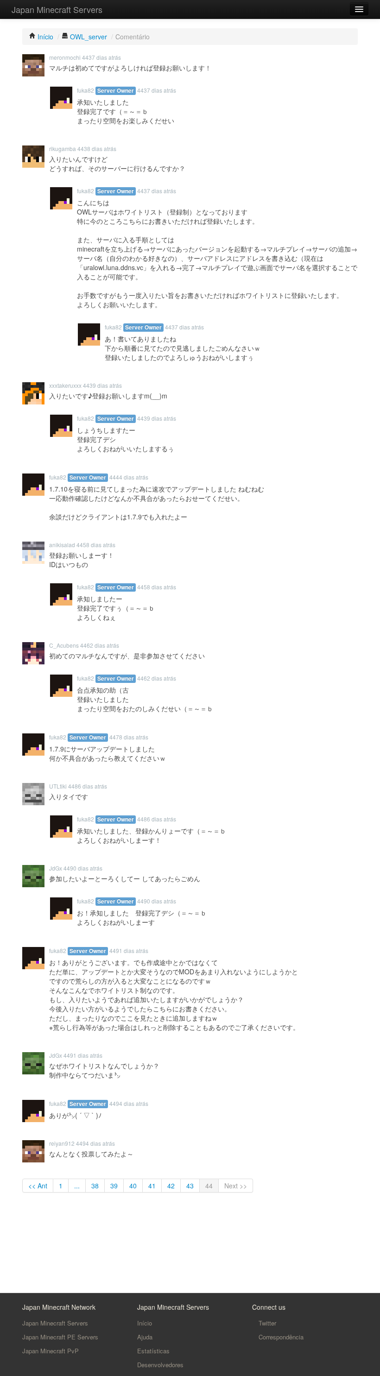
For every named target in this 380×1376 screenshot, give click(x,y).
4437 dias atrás (101, 57)
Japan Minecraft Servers (57, 9)
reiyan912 (62, 1143)
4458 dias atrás (95, 545)
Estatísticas (153, 1350)
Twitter (266, 1323)
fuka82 (85, 90)
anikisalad (62, 545)
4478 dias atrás (128, 737)
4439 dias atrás (102, 385)
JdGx (55, 868)
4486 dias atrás (87, 786)
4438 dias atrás (96, 148)
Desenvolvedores (160, 1364)
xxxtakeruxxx (65, 385)
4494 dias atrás (128, 1103)
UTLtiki (58, 786)
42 (171, 1185)
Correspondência (280, 1336)
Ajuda (144, 1336)
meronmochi (65, 57)
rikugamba (62, 148)
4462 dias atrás (99, 645)
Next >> (235, 1185)
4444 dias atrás (128, 477)
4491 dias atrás (128, 950)
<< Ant (37, 1185)
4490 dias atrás (82, 868)
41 (152, 1185)
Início (144, 1323)
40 (133, 1185)
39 (114, 1185)
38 (95, 1185)
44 (209, 1185)
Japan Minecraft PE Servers (60, 1336)
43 (190, 1185)
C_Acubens (64, 645)
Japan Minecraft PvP (50, 1350)
